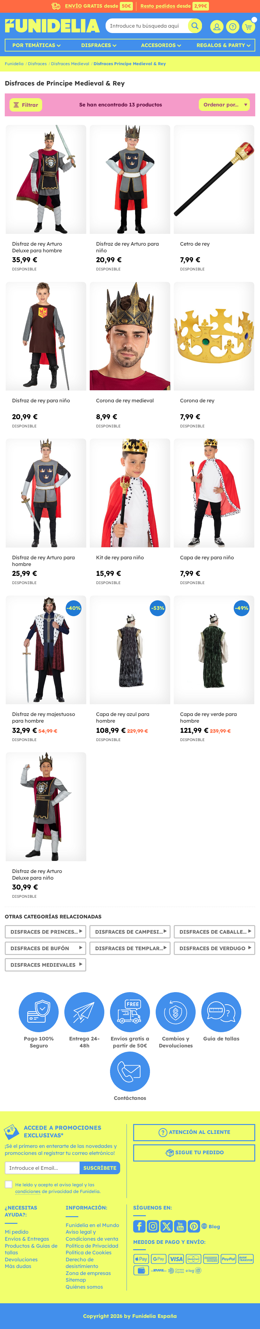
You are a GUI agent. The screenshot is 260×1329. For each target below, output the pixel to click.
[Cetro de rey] (214, 179)
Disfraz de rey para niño (41, 400)
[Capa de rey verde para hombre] (214, 650)
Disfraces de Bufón (39, 948)
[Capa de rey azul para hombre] (130, 650)
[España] (139, 1227)
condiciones (28, 1191)
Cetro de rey (195, 244)
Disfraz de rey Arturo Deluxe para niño (37, 874)
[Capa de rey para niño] (214, 493)
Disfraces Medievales (42, 965)
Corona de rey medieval (125, 400)
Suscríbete (99, 1168)
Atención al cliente (198, 1132)
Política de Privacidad (92, 1246)
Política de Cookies (89, 1252)
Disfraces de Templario (130, 948)
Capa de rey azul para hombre (122, 717)
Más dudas (18, 1266)
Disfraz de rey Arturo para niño (127, 247)
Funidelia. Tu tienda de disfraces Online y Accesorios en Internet (52, 25)
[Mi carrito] (248, 26)
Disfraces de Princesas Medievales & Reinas (48, 932)
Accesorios (158, 45)
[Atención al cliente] (232, 26)
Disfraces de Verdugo (212, 948)
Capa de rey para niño (207, 557)
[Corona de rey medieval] (130, 336)
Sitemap (76, 1280)
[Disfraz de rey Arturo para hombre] (46, 493)
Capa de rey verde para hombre (208, 717)
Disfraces (96, 45)
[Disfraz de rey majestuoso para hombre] (46, 650)
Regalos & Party (221, 45)
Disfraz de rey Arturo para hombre (43, 560)
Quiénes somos (84, 1287)
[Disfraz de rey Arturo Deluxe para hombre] (46, 179)
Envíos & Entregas (27, 1239)
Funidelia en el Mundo (92, 1225)
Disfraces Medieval (70, 63)
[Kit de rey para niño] (130, 493)
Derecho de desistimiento (82, 1263)
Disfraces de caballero (214, 932)
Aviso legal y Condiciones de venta (92, 1235)
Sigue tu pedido (199, 1152)
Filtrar (30, 105)
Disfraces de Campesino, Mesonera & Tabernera (133, 932)
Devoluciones (21, 1259)
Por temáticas (33, 45)
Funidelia (14, 63)
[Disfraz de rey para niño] (46, 336)
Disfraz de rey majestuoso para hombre (43, 717)
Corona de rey (197, 400)
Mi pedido (17, 1232)
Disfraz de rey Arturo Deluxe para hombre (37, 247)
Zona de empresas (88, 1273)
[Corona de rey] (214, 336)
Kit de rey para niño (120, 557)
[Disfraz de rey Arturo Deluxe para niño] (46, 807)
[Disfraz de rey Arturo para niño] (130, 179)
